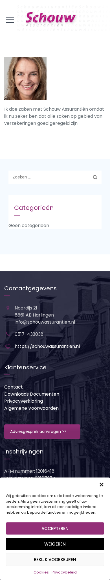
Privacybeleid (64, 572)
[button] (101, 484)
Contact (13, 387)
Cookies (41, 572)
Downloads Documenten (31, 394)
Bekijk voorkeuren (55, 559)
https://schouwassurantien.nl (47, 346)
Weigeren (55, 544)
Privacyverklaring (23, 401)
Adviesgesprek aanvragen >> (38, 431)
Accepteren (55, 528)
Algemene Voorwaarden (31, 408)
